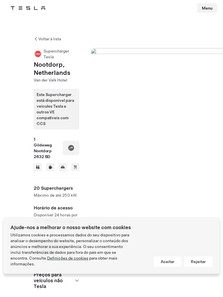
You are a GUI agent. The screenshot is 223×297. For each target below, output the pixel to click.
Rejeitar (198, 261)
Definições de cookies (67, 258)
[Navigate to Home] (28, 8)
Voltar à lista (49, 39)
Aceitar (168, 261)
